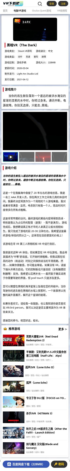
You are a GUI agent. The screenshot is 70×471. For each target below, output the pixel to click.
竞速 (28, 56)
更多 (62, 329)
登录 (51, 3)
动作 (20, 56)
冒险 (36, 56)
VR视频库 (62, 10)
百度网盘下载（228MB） (28, 464)
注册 (63, 3)
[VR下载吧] (13, 3)
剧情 (44, 56)
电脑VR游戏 (20, 10)
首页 (5, 10)
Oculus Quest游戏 (41, 10)
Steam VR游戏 (25, 51)
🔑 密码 (59, 464)
